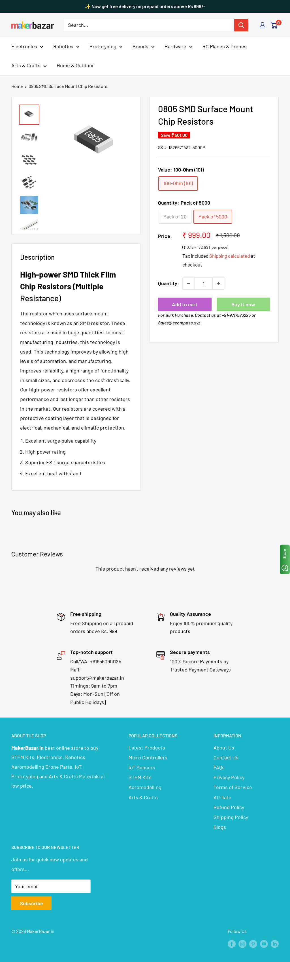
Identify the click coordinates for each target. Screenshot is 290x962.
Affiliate (222, 797)
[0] (274, 25)
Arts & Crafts (25, 65)
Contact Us (226, 757)
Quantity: (168, 283)
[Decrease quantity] (189, 283)
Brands (140, 46)
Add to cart (184, 304)
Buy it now (243, 304)
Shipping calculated (229, 256)
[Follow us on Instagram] (242, 943)
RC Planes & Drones (224, 46)
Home (17, 86)
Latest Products (147, 747)
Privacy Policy (229, 777)
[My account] (262, 25)
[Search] (241, 25)
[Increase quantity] (219, 283)
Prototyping (102, 46)
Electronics (24, 46)
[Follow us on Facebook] (232, 943)
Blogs (220, 827)
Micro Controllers (148, 757)
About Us (224, 747)
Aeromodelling (145, 787)
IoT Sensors (142, 767)
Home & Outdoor (75, 65)
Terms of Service (233, 787)
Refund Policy (229, 807)
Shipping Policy (231, 817)
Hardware (175, 46)
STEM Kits (140, 777)
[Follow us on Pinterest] (253, 943)
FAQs (219, 767)
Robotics (63, 46)
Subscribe (31, 903)
